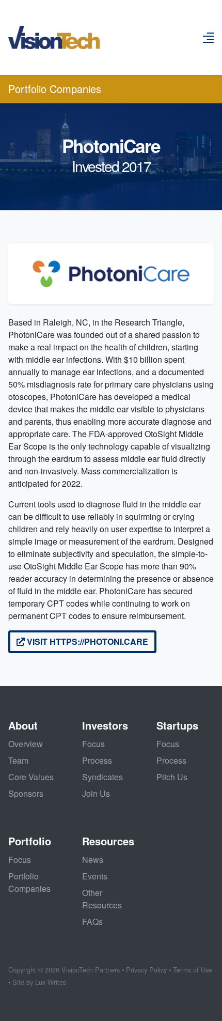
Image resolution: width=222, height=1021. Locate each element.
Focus (93, 744)
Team (18, 760)
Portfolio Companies (54, 88)
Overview (25, 744)
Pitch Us (171, 777)
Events (94, 876)
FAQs (92, 921)
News (92, 859)
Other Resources (102, 899)
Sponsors (25, 793)
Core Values (31, 777)
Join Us (96, 793)
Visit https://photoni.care (86, 641)
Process (97, 760)
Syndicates (102, 777)
